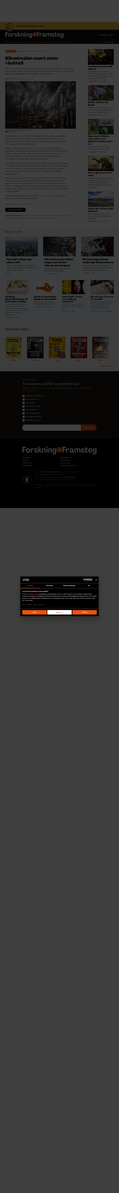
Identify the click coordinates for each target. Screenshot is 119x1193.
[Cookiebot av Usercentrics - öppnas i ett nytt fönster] (84, 579)
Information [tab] (49, 585)
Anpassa (58, 612)
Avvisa (34, 612)
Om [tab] (89, 585)
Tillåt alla (84, 612)
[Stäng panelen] (96, 579)
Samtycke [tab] (30, 585)
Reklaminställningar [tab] (69, 585)
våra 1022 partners (32, 594)
